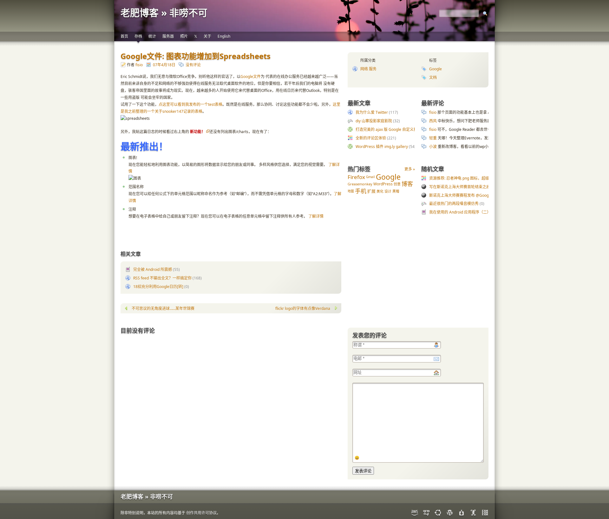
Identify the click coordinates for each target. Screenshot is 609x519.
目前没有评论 (138, 330)
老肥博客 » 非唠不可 (164, 12)
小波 (433, 146)
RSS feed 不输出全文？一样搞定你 (162, 278)
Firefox (356, 177)
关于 (207, 36)
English (224, 36)
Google (435, 69)
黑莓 (395, 191)
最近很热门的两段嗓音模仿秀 (454, 203)
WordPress (383, 184)
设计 (387, 191)
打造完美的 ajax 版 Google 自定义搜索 (388, 129)
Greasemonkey (360, 184)
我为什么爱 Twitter (372, 112)
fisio (139, 64)
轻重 (433, 138)
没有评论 (193, 64)
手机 (360, 191)
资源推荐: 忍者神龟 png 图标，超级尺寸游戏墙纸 (470, 178)
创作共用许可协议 (201, 513)
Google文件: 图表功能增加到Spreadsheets (196, 56)
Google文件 (250, 76)
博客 (407, 184)
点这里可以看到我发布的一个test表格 (190, 104)
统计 (152, 36)
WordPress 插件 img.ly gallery (382, 146)
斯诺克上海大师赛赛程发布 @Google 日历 (465, 195)
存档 (138, 36)
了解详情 (316, 216)
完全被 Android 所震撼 (152, 269)
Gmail (370, 177)
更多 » (409, 169)
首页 (124, 36)
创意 (397, 184)
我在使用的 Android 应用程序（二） (460, 212)
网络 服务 (368, 69)
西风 (433, 121)
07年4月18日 (164, 64)
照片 (184, 36)
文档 (433, 77)
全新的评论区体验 (371, 138)
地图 (351, 191)
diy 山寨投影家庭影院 (374, 121)
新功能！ (197, 131)
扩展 (371, 191)
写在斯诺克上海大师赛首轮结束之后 (459, 186)
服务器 (168, 36)
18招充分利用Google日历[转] (158, 286)
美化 (380, 191)
